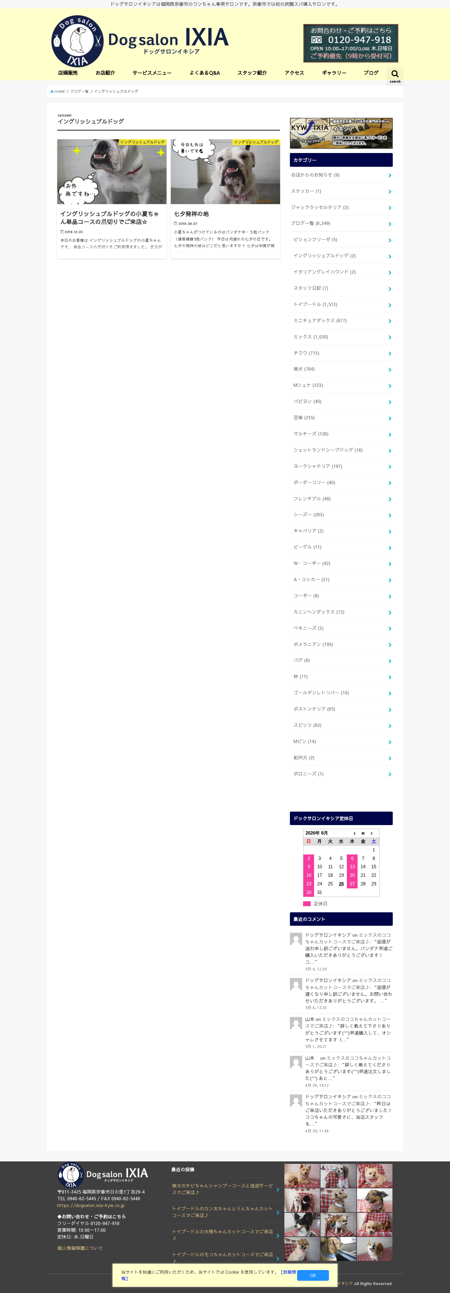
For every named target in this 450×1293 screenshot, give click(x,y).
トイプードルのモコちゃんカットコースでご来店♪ (222, 1257)
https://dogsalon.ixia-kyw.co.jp (91, 1205)
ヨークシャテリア (318, 466)
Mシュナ (308, 385)
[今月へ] (363, 833)
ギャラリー (334, 72)
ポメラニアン (313, 644)
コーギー (306, 595)
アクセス (294, 72)
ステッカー (306, 191)
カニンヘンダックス (319, 612)
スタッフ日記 (311, 288)
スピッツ (307, 725)
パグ (302, 660)
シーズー (309, 514)
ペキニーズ (309, 628)
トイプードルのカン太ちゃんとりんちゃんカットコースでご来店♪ (222, 1211)
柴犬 (304, 369)
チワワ (306, 353)
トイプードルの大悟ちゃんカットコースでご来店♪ (222, 1234)
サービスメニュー (152, 72)
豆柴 (304, 417)
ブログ (371, 72)
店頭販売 (68, 72)
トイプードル (315, 304)
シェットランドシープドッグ (328, 450)
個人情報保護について (80, 1248)
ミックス (311, 337)
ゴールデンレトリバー (321, 692)
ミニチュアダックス (320, 320)
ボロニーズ (309, 774)
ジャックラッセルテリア (320, 207)
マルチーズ (311, 434)
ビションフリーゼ (315, 239)
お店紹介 (105, 72)
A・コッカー (311, 579)
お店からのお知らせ (315, 175)
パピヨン (307, 401)
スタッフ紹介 (252, 72)
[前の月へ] (352, 833)
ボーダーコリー (314, 482)
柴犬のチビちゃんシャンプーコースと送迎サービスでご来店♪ (222, 1189)
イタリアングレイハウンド (325, 272)
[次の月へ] (374, 833)
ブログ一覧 (310, 223)
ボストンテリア (314, 709)
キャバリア (309, 531)
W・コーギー (312, 563)
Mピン (305, 741)
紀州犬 (304, 757)
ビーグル (307, 547)
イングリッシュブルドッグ (325, 255)
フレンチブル (312, 498)
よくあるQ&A (204, 72)
